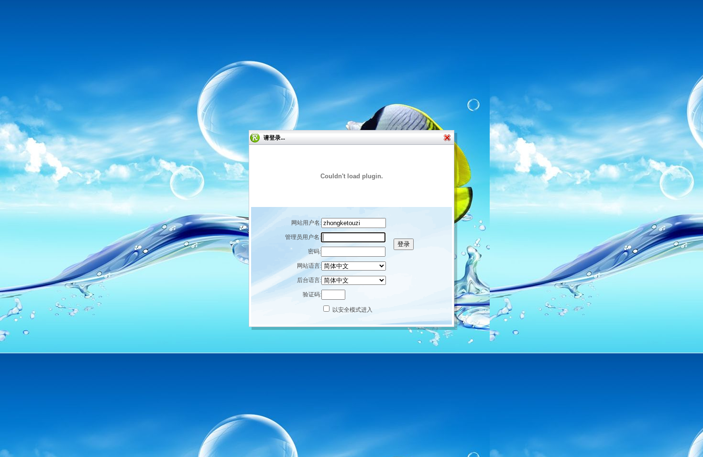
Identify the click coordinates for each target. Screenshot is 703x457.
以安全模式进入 (352, 309)
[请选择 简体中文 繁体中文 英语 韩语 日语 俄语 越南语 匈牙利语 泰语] (353, 280)
